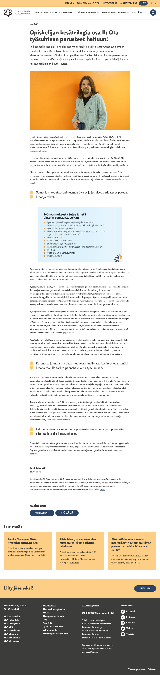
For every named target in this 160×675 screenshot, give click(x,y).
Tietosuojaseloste (136, 669)
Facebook (130, 612)
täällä (102, 490)
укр (10, 627)
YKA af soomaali (12, 641)
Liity (143, 3)
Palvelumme (65, 13)
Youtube (130, 634)
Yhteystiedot (110, 3)
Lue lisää (145, 589)
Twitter (130, 628)
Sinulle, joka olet (44, 13)
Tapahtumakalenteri (88, 3)
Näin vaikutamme (87, 13)
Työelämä (67, 513)
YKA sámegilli (11, 634)
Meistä (135, 13)
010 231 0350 (89, 613)
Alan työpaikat (128, 3)
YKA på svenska (12, 617)
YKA (6, 624)
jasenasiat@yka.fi (90, 652)
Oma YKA (69, 3)
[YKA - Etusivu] (17, 13)
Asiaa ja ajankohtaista (114, 13)
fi (152, 4)
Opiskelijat (41, 513)
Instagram (131, 617)
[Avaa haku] (153, 12)
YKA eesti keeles (12, 631)
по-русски (14, 624)
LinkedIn (130, 623)
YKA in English (11, 620)
